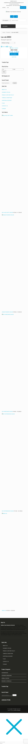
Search (14, 83)
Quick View (14, 57)
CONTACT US (5, 105)
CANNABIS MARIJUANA (7, 675)
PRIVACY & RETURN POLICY (8, 95)
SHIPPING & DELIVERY (7, 100)
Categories (5, 26)
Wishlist (3, 7)
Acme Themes (17, 710)
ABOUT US (4, 89)
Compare (4, 108)
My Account (23, 7)
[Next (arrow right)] (1, 743)
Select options (13, 54)
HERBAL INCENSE (5, 678)
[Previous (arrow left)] (0, 743)
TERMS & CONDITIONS (7, 97)
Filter (4, 71)
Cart (8, 7)
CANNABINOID (5, 672)
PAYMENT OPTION (6, 92)
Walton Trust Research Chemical (8, 625)
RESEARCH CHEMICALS (6, 681)
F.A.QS (3, 103)
